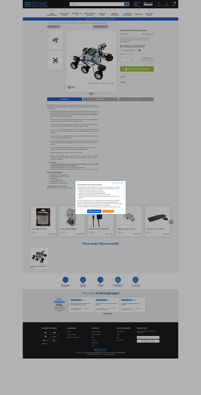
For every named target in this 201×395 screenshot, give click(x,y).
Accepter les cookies (94, 211)
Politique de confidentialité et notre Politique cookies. (108, 206)
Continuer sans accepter (117, 182)
